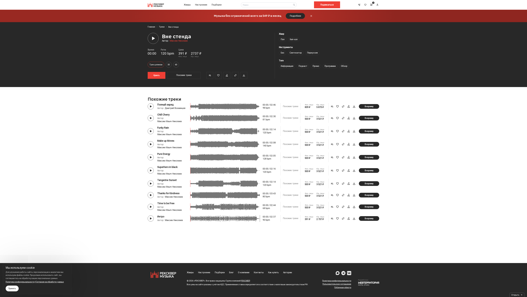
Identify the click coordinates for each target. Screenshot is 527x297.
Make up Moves (165, 140)
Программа (330, 66)
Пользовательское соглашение (337, 284)
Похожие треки (184, 75)
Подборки (216, 4)
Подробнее (295, 16)
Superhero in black (167, 167)
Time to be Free (165, 203)
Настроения (201, 4)
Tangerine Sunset (167, 180)
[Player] (153, 38)
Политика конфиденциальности (336, 281)
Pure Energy (163, 153)
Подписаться (327, 4)
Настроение (204, 272)
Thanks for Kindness (168, 193)
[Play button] (151, 106)
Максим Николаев (179, 40)
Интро (160, 216)
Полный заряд (165, 104)
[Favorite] (218, 75)
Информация (287, 66)
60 (176, 65)
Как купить (273, 272)
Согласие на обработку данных (50, 282)
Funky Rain (163, 127)
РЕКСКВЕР (245, 281)
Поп (282, 39)
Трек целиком (155, 65)
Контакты (259, 272)
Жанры (187, 4)
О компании (243, 272)
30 (169, 65)
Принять (12, 288)
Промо (315, 66)
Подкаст (302, 66)
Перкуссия (312, 52)
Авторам (287, 272)
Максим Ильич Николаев (169, 121)
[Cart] (371, 5)
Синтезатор (296, 52)
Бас (282, 52)
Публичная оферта (342, 287)
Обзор (344, 66)
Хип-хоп (294, 39)
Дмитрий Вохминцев (175, 108)
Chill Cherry (163, 114)
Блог (231, 272)
